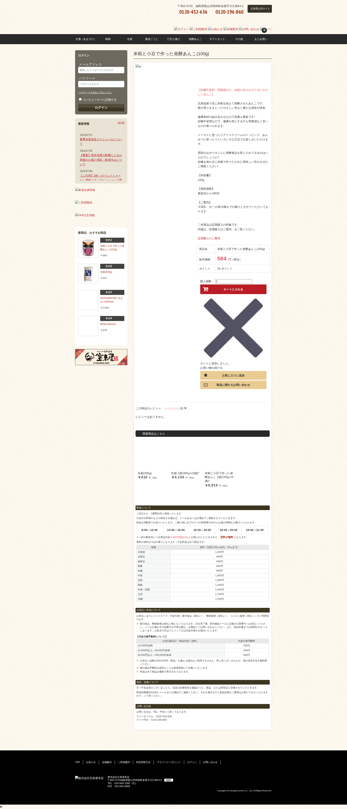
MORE (121, 123)
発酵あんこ (195, 39)
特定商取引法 (143, 762)
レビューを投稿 (145, 424)
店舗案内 (107, 762)
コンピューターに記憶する (99, 99)
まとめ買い (260, 39)
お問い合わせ (210, 762)
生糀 (129, 39)
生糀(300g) (106, 272)
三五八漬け (173, 39)
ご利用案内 (124, 762)
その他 (239, 39)
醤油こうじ (151, 39)
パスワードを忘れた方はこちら (95, 92)
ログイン (101, 107)
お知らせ (91, 762)
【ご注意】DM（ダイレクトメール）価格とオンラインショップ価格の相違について (101, 180)
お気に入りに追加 (233, 375)
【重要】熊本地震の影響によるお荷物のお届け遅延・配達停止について (101, 160)
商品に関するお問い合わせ (233, 384)
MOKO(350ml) (108, 324)
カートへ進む (232, 367)
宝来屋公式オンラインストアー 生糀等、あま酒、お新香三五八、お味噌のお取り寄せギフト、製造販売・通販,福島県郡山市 (111, 19)
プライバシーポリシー (169, 762)
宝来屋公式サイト (260, 8)
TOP (77, 762)
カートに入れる (233, 289)
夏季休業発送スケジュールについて (101, 141)
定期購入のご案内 (209, 238)
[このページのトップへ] (336, 791)
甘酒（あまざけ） (86, 39)
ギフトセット (217, 39)
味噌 (107, 39)
